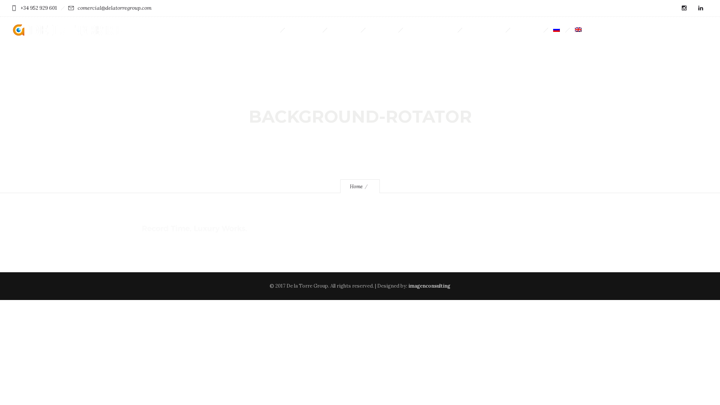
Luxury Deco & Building (248, 30)
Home (356, 186)
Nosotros (344, 30)
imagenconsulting (429, 286)
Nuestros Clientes (430, 30)
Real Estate (303, 30)
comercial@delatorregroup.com (115, 7)
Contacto (526, 30)
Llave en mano (483, 30)
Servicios (381, 30)
